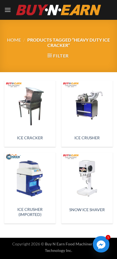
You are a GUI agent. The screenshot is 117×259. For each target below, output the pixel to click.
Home (14, 39)
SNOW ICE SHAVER (87, 209)
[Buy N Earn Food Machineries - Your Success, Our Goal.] (59, 10)
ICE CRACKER (30, 138)
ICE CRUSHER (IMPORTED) (30, 212)
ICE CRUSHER (87, 138)
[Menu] (7, 10)
